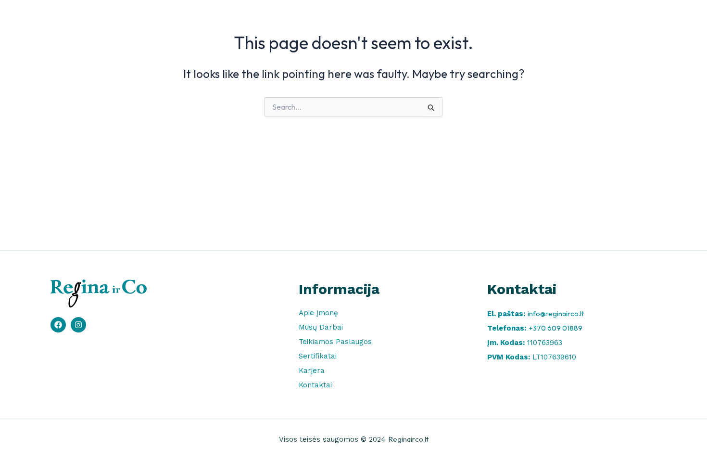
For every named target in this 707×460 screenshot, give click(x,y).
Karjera (582, 21)
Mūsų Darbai (386, 21)
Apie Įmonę (327, 21)
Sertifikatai (532, 21)
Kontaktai (631, 21)
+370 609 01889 (555, 327)
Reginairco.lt (408, 439)
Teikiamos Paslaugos (460, 21)
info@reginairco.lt (556, 313)
